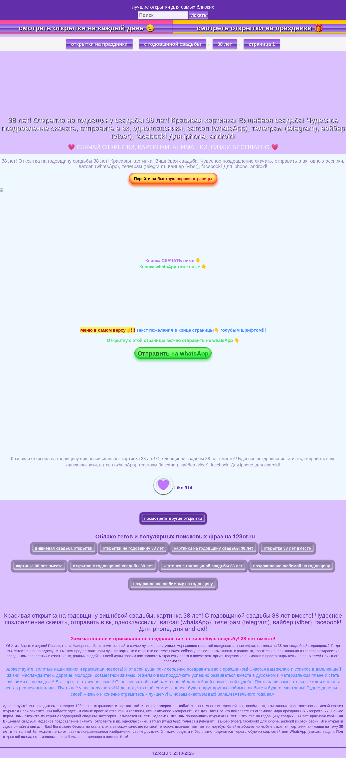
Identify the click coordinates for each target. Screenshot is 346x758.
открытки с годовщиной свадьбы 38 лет (113, 565)
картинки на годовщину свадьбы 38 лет (213, 548)
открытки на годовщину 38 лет (133, 548)
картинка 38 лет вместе (39, 565)
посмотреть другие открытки (173, 518)
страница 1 (262, 44)
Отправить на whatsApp (173, 353)
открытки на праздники (99, 44)
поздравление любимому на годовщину (173, 583)
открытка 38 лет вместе (287, 548)
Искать (198, 15)
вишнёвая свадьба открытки (63, 548)
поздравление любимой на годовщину (291, 565)
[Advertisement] (173, 83)
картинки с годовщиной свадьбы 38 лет (203, 565)
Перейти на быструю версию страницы (173, 178)
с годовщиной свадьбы (172, 44)
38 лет (224, 44)
